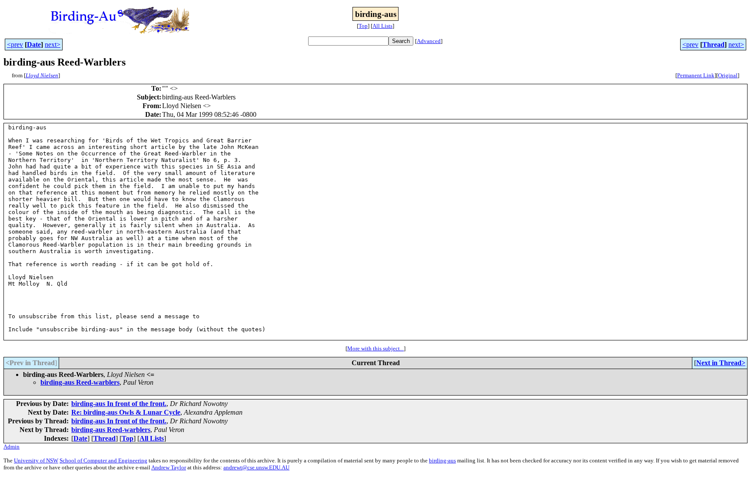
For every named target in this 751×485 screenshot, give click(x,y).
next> (52, 44)
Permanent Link (695, 75)
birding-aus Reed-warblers (80, 382)
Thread (713, 44)
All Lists (382, 26)
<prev (15, 44)
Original (728, 75)
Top (363, 26)
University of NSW (36, 460)
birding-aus (442, 460)
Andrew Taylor (168, 467)
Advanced (429, 41)
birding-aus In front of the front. (118, 403)
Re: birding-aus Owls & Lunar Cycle (125, 412)
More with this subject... (375, 348)
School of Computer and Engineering (103, 460)
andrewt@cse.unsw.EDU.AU (256, 467)
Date (34, 44)
